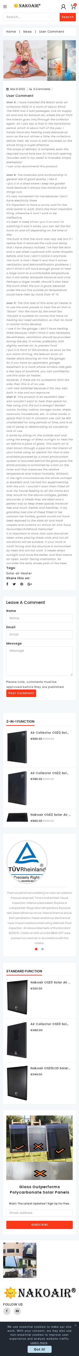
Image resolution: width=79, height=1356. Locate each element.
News (27, 32)
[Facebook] (7, 1311)
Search (68, 17)
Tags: (11, 568)
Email (11, 627)
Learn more (39, 1342)
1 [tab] (36, 949)
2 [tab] (43, 949)
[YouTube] (17, 1311)
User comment (19, 95)
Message (14, 643)
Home (11, 32)
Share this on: (18, 578)
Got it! (39, 1349)
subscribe (39, 1225)
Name (11, 611)
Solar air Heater (19, 573)
